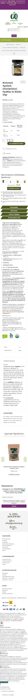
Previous (2, 459)
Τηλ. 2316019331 (14, 23)
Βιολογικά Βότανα (11, 163)
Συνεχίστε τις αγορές (8, 695)
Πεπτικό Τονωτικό (7, 165)
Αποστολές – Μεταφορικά (8, 578)
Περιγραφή (14, 207)
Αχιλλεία (5, 163)
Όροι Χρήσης (5, 547)
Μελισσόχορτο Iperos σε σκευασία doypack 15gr (14, 467)
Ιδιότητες (14, 211)
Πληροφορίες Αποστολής (8, 544)
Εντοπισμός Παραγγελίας (8, 576)
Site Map (4, 574)
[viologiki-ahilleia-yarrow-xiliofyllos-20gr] (18, 67)
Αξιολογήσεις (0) (14, 218)
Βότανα (18, 44)
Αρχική (4, 550)
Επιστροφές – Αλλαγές (7, 579)
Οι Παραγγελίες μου (6, 561)
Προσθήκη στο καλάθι (17, 143)
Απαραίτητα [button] (3, 651)
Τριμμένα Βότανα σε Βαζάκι (10, 47)
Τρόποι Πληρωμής (6, 548)
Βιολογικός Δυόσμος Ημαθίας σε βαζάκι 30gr (24, 82)
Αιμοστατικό (15, 160)
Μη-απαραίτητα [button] (4, 665)
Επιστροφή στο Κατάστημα (7, 691)
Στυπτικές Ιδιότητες (17, 165)
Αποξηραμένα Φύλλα (11, 162)
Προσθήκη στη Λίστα (11, 149)
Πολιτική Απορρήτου (7, 545)
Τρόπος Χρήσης (14, 214)
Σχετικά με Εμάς (6, 539)
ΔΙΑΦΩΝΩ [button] (19, 620)
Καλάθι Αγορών (5, 562)
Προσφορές (5, 590)
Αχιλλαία (18, 162)
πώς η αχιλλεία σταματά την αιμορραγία (13, 312)
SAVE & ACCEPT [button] (4, 682)
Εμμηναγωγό (20, 163)
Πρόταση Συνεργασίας (7, 593)
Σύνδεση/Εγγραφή (6, 559)
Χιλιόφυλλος (6, 167)
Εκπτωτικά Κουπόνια (7, 588)
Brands (4, 592)
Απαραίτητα (4, 653)
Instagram (4, 542)
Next (25, 459)
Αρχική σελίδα (10, 44)
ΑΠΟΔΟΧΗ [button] (14, 620)
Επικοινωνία (5, 573)
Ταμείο (4, 564)
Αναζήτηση (14, 35)
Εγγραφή (14, 506)
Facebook (4, 540)
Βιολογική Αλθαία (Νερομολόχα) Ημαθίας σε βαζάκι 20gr (22, 82)
